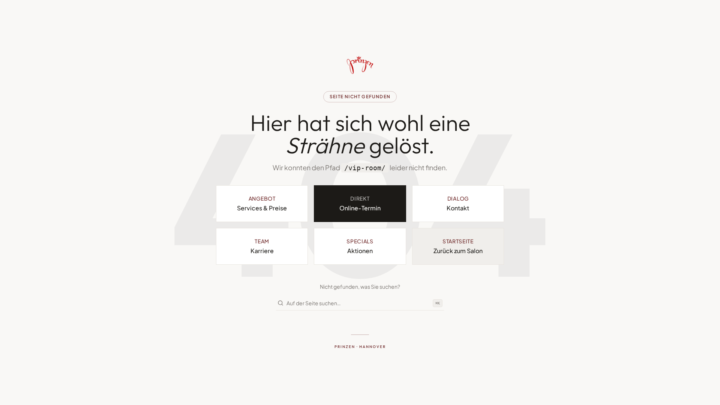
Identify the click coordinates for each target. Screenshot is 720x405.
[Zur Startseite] (360, 65)
